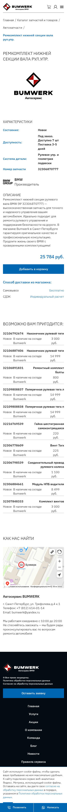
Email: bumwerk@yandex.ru (21, 612)
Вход (55, 7)
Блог (33, 746)
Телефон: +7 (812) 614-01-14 (23, 608)
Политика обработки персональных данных (26, 680)
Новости (33, 753)
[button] (62, 7)
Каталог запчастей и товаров (37, 20)
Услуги (33, 714)
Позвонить (19, 807)
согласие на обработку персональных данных (31, 788)
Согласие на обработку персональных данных (28, 683)
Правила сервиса (33, 762)
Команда (33, 738)
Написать (53, 807)
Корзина (49, 7)
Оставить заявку (33, 693)
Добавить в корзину (33, 269)
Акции (33, 722)
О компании (33, 730)
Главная (8, 20)
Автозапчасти (12, 27)
